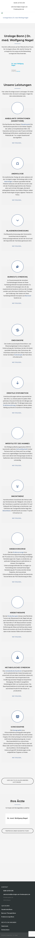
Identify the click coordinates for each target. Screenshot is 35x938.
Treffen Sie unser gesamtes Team (17, 831)
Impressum (4, 926)
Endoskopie (18, 355)
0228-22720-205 (19, 3)
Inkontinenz (7, 510)
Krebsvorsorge (18, 552)
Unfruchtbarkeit (21, 449)
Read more (17, 817)
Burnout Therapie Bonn (8, 913)
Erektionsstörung (9, 405)
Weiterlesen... (17, 143)
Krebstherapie (13, 616)
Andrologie (8, 181)
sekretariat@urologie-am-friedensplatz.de (16, 894)
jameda (18, 71)
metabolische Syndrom (13, 671)
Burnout (28, 295)
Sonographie (17, 730)
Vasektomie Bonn (6, 909)
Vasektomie (25, 124)
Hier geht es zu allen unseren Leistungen (17, 781)
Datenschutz (5, 929)
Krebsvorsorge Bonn (7, 917)
